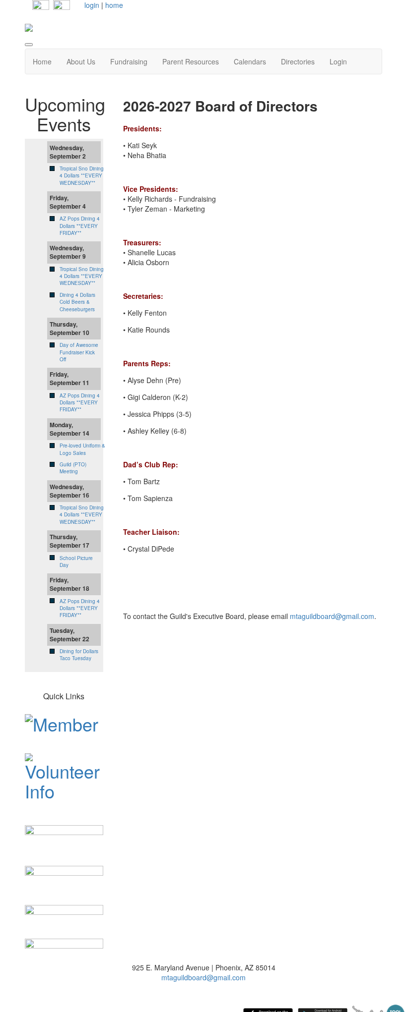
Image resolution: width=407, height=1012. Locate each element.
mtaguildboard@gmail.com (332, 616)
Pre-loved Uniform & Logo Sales (82, 449)
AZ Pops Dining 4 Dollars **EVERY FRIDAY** (80, 225)
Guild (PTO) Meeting (73, 468)
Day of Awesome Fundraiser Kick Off (79, 352)
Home (42, 61)
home (114, 5)
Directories (298, 61)
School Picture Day (76, 561)
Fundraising (128, 61)
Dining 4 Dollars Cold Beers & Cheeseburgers (77, 302)
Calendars (250, 61)
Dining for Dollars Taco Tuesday (79, 655)
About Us (81, 61)
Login (338, 61)
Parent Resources (190, 61)
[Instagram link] (61, 7)
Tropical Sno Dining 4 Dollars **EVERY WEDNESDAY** (82, 175)
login (91, 5)
